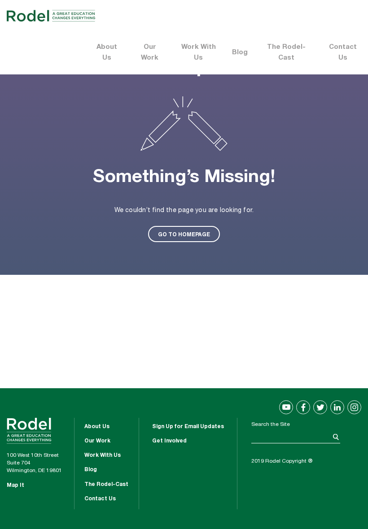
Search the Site (270, 424)
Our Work (149, 52)
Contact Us (343, 52)
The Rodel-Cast (286, 52)
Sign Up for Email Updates (188, 426)
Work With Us (198, 52)
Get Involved (169, 441)
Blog (240, 52)
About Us (106, 52)
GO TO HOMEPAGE (184, 234)
